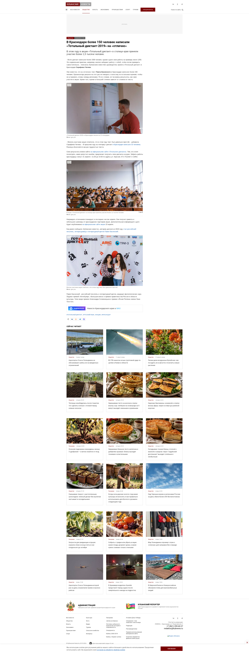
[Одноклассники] (76, 319)
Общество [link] (71, 357)
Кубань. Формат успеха (113, 637)
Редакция (129, 625)
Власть (95, 9)
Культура (89, 617)
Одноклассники (177, 4)
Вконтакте (173, 4)
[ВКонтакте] (72, 319)
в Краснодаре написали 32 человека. (127, 144)
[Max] (83, 319)
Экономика (104, 9)
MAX (118, 308)
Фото (87, 621)
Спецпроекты (148, 9)
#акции (98, 314)
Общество (86, 9)
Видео (88, 624)
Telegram (181, 4)
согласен (171, 649)
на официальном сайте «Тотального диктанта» (108, 152)
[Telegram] (80, 319)
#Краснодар (106, 314)
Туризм (135, 9)
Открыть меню (67, 10)
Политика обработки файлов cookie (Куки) (133, 637)
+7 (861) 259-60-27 (175, 626)
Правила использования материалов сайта (134, 632)
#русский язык (88, 314)
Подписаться (79, 308)
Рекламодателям (131, 629)
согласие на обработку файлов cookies (111, 650)
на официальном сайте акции (93, 224)
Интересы (89, 633)
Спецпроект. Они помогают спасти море (133, 621)
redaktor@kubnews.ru (173, 628)
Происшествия (117, 9)
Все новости (75, 9)
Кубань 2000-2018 (112, 633)
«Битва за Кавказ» (112, 621)
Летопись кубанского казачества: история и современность (113, 625)
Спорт (128, 9)
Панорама (109, 617)
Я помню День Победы (133, 617)
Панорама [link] (72, 446)
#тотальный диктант (74, 314)
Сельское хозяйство (92, 630)
